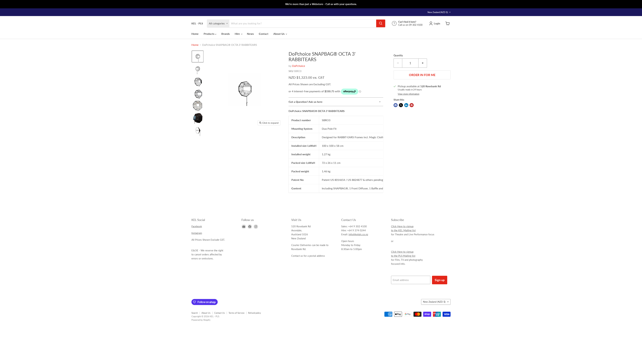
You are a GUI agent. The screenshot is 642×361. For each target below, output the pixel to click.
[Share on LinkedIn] (406, 105)
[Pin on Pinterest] (412, 105)
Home (195, 33)
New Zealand (437, 12)
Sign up (440, 280)
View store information (408, 94)
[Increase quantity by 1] (422, 63)
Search (194, 313)
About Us (279, 33)
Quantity (398, 55)
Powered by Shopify (200, 320)
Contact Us (219, 313)
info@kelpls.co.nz (358, 234)
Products (209, 33)
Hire (238, 33)
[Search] (380, 23)
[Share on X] (401, 105)
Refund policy (254, 313)
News (250, 33)
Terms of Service (236, 313)
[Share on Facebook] (396, 105)
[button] (197, 56)
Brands (225, 33)
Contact (263, 33)
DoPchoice (298, 65)
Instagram (196, 232)
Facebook (196, 226)
